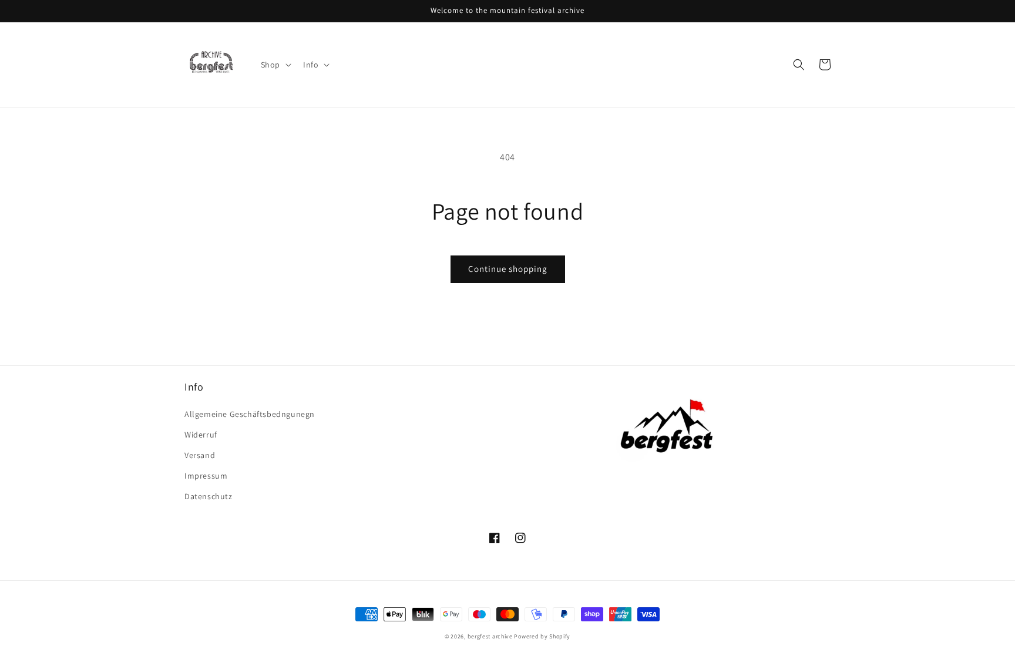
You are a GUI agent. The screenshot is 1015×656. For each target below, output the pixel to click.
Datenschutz (208, 496)
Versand (199, 455)
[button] (275, 64)
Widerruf (200, 434)
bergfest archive (490, 636)
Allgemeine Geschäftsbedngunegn (249, 414)
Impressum (205, 475)
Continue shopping (507, 268)
